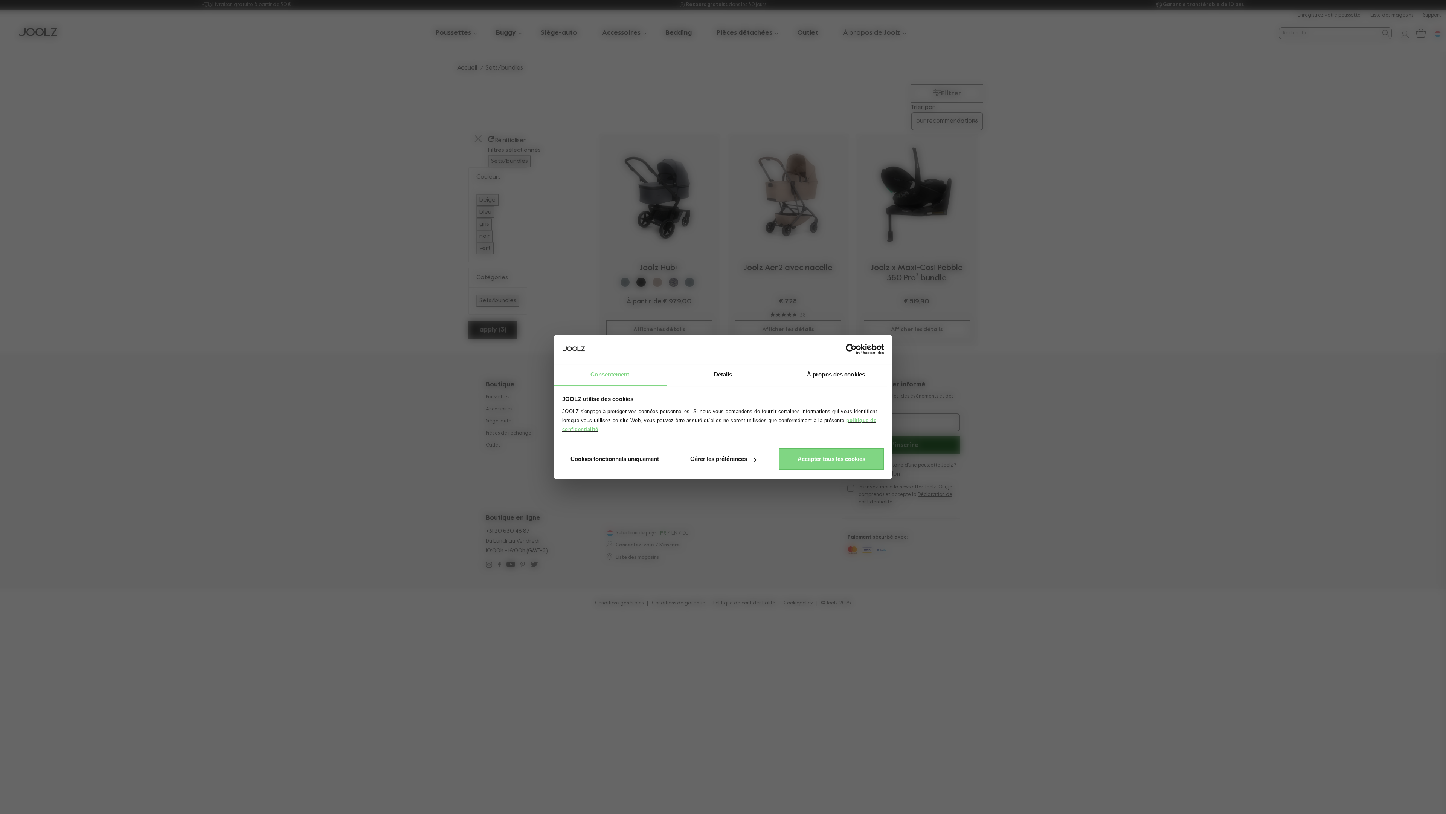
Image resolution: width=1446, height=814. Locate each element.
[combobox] (1329, 33)
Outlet (493, 445)
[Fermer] (478, 139)
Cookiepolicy (798, 603)
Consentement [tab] (609, 374)
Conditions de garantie (678, 603)
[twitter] (534, 565)
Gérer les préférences (718, 459)
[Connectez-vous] (1402, 33)
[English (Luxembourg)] (609, 533)
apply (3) (492, 329)
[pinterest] (522, 565)
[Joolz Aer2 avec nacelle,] (788, 195)
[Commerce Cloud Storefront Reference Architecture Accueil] (37, 33)
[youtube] (510, 565)
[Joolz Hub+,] (659, 195)
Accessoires (499, 409)
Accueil (467, 68)
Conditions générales (619, 603)
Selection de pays (636, 533)
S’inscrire (904, 445)
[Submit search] (1385, 33)
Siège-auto (498, 421)
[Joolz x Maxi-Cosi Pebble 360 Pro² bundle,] (917, 195)
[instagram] (489, 565)
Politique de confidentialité (744, 603)
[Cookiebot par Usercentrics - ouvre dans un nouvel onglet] (851, 349)
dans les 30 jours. (726, 4)
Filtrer (951, 93)
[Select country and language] (1435, 33)
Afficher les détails (659, 329)
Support (1432, 15)
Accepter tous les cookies (831, 459)
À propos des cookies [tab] (836, 374)
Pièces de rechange (508, 433)
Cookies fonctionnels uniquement (614, 459)
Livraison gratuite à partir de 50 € (251, 4)
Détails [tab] (723, 374)
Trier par (923, 107)
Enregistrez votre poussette (1329, 15)
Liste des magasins (1391, 15)
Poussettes (497, 397)
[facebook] (499, 565)
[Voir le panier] (1420, 33)
